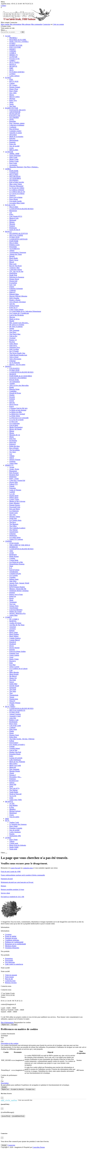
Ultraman (12, 361)
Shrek (11, 600)
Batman (12, 630)
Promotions (9, 958)
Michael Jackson (14, 811)
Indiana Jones (13, 579)
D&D (11, 68)
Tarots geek (13, 849)
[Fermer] (6, 30)
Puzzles (11, 834)
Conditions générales (12, 940)
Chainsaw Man (14, 268)
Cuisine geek (13, 843)
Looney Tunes (14, 499)
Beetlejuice (13, 554)
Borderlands (13, 722)
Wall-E (11, 458)
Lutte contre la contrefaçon (14, 964)
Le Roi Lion (13, 421)
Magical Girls (13, 218)
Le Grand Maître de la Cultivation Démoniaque (25, 311)
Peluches (12, 138)
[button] (9, 1043)
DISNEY (12, 49)
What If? (12, 701)
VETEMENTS (14, 249)
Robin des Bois (14, 446)
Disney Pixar (13, 89)
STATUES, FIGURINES (18, 378)
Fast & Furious (14, 570)
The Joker (12, 691)
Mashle (11, 321)
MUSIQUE (13, 66)
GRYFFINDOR (14, 112)
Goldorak (12, 290)
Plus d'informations (7, 1022)
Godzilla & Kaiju (15, 573)
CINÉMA (12, 51)
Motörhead (13, 813)
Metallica (12, 809)
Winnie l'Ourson (14, 459)
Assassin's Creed (15, 716)
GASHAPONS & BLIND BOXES (21, 209)
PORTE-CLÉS (14, 245)
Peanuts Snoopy (14, 505)
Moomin (12, 224)
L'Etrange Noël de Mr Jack (18, 408)
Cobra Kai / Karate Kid (17, 480)
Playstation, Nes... (15, 777)
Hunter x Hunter (14, 300)
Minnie (11, 431)
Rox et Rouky (14, 448)
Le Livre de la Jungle (16, 420)
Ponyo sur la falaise (15, 197)
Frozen (11, 401)
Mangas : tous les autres (17, 364)
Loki (11, 670)
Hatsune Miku (14, 294)
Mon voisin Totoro (15, 184)
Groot (11, 657)
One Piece (12, 332)
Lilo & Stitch (13, 425)
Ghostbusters (13, 572)
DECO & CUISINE (16, 235)
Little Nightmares (15, 760)
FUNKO (12, 43)
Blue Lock (12, 264)
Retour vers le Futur (16, 594)
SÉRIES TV (13, 55)
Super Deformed (14, 155)
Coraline (12, 558)
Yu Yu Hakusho (14, 363)
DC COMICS (14, 619)
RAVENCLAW (14, 116)
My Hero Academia (16, 326)
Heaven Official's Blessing (18, 296)
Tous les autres (14, 817)
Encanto (12, 397)
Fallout (11, 741)
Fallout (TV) (13, 484)
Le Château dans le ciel (17, 192)
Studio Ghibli (13, 847)
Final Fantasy (13, 743)
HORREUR (13, 547)
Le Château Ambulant (16, 190)
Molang (12, 222)
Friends (11, 486)
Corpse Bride (13, 560)
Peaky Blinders (14, 503)
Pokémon (12, 779)
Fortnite (12, 746)
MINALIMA (13, 150)
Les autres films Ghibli (17, 203)
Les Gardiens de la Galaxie (18, 668)
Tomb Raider (13, 792)
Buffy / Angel (14, 478)
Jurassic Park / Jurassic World (19, 583)
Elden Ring (13, 737)
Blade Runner (14, 556)
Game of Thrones (15, 490)
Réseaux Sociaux (11, 982)
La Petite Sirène (14, 416)
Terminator (13, 602)
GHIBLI (12, 60)
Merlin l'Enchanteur (16, 427)
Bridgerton (13, 477)
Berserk (12, 256)
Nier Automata (14, 330)
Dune (11, 566)
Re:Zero (12, 342)
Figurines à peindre (15, 828)
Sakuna (11, 782)
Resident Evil (13, 781)
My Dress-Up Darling (16, 325)
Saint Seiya (13, 345)
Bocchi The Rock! (15, 266)
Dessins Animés (14, 87)
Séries (11, 102)
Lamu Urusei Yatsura (16, 309)
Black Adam (13, 632)
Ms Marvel (13, 676)
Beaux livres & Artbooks (17, 845)
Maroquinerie (13, 140)
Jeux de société (14, 146)
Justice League (14, 667)
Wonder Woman (14, 703)
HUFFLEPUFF (14, 114)
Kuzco (11, 406)
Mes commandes (36, 24)
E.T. (10, 568)
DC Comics (13, 85)
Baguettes (12, 121)
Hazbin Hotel (13, 496)
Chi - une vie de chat (16, 271)
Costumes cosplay (15, 131)
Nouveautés (9, 960)
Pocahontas (13, 440)
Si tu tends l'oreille (15, 201)
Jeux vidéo (13, 93)
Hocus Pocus (13, 404)
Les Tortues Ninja (15, 520)
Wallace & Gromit (15, 611)
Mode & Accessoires (16, 136)
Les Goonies (13, 575)
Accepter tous (30, 1089)
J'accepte (14, 1024)
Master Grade (13, 159)
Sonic (11, 786)
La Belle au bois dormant (17, 410)
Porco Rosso (13, 199)
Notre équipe (9, 977)
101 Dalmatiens (14, 382)
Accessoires (13, 165)
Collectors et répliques (16, 125)
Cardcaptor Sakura (15, 269)
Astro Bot (12, 718)
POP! (11, 79)
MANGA (12, 64)
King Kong (13, 585)
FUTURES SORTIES (16, 72)
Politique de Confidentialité (14, 942)
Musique (12, 98)
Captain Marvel (14, 640)
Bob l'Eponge (14, 473)
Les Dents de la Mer (16, 562)
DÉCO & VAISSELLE (17, 710)
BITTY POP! (13, 81)
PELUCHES (13, 174)
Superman (12, 687)
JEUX (11, 70)
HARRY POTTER (15, 45)
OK (23, 32)
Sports (11, 104)
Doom (11, 733)
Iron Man (12, 665)
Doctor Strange (14, 648)
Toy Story (12, 452)
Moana (11, 433)
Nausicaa (12, 195)
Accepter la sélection (17, 1089)
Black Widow (14, 636)
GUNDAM (13, 57)
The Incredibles (14, 450)
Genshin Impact (14, 748)
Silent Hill (12, 784)
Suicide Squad (14, 686)
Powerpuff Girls (14, 507)
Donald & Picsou (15, 393)
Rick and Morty (14, 509)
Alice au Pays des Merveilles (19, 385)
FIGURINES (13, 180)
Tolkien (11, 841)
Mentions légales (10, 946)
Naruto (11, 328)
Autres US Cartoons (16, 539)
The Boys (12, 522)
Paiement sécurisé (11, 938)
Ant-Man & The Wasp (16, 625)
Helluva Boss (13, 497)
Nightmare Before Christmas (19, 591)
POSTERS (13, 247)
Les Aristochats (14, 423)
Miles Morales (14, 672)
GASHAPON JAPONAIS (18, 239)
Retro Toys (13, 100)
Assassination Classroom (17, 252)
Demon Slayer (14, 279)
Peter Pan (12, 439)
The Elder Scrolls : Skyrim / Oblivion (21, 739)
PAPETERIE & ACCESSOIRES (20, 376)
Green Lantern (14, 655)
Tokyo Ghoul (13, 357)
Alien (11, 551)
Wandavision (13, 699)
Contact (3, 5)
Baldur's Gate (13, 720)
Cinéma (12, 83)
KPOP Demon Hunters (17, 587)
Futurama (12, 488)
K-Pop (11, 807)
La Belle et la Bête (15, 412)
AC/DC (12, 803)
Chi (10, 212)
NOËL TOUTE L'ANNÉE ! (19, 41)
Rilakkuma (13, 228)
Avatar (11, 553)
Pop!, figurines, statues (17, 123)
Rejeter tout (5, 1024)
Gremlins (12, 577)
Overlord (12, 338)
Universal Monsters (15, 610)
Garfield (12, 492)
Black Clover (13, 260)
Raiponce (12, 444)
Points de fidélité (10, 936)
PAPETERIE (13, 171)
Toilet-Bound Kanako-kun (18, 355)
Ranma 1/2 (13, 340)
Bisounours (13, 211)
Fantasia (12, 399)
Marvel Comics (14, 97)
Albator (11, 250)
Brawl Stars (13, 724)
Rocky (11, 598)
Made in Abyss (14, 319)
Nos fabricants (10, 962)
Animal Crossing (15, 714)
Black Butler (13, 258)
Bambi (11, 387)
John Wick (12, 581)
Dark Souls (13, 729)
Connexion (46, 24)
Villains (11, 456)
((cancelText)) (6, 1116)
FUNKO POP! (14, 237)
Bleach (11, 262)
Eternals (12, 649)
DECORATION (14, 176)
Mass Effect (13, 763)
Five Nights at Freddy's (17, 744)
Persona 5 (12, 775)
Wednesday (13, 535)
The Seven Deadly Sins (17, 353)
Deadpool (12, 644)
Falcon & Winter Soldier (17, 651)
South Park (13, 518)
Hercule (12, 402)
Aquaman (12, 627)
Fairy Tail (12, 285)
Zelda (11, 798)
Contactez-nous (10, 981)
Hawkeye (12, 661)
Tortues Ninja (13, 606)
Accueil (7, 36)
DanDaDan (13, 273)
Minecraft (12, 767)
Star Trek (12, 515)
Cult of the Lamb (15, 725)
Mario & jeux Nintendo (17, 762)
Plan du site (9, 979)
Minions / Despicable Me (17, 589)
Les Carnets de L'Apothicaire (19, 313)
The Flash (12, 689)
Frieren (11, 287)
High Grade (13, 157)
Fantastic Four (14, 653)
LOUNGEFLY (14, 368)
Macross (12, 317)
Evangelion (13, 283)
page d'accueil (15, 868)
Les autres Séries (15, 537)
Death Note (13, 275)
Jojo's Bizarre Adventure (17, 302)
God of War (13, 750)
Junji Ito (12, 304)
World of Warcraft (15, 794)
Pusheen (12, 226)
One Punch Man (14, 334)
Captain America (15, 638)
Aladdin (12, 383)
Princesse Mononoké (16, 186)
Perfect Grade (14, 161)
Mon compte (5, 24)
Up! (10, 454)
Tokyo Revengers (15, 359)
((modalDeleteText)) (18, 1116)
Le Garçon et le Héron (16, 193)
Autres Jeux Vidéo (15, 800)
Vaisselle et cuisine (15, 133)
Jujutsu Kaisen (14, 306)
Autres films (13, 463)
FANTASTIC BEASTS (17, 110)
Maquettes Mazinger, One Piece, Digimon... (24, 167)
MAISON (12, 374)
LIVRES (12, 74)
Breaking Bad (14, 475)
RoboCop (12, 596)
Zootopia (12, 461)
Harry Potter (13, 91)
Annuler (4, 1087)
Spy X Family (14, 351)
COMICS (12, 53)
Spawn (11, 682)
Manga (11, 95)
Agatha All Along (15, 623)
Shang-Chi (13, 678)
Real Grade (13, 163)
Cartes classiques (15, 832)
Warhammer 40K (15, 836)
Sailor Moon (13, 344)
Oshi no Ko (13, 336)
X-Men (11, 705)
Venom (11, 697)
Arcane (11, 467)
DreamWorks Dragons (16, 564)
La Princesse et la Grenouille (19, 418)
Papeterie (12, 142)
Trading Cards (14, 822)
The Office (13, 526)
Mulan (11, 437)
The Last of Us (14, 788)
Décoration (13, 135)
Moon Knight (13, 674)
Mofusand (12, 220)
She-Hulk (12, 680)
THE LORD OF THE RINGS (19, 545)
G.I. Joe (12, 494)
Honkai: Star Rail (15, 752)
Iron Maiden (13, 805)
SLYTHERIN (14, 117)
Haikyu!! (12, 292)
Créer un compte (58, 24)
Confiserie (12, 127)
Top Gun (12, 604)
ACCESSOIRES (15, 178)
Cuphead (12, 727)
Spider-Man (13, 684)
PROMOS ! (13, 38)
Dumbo (11, 395)
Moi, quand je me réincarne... (19, 323)
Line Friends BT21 (15, 216)
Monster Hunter (14, 771)
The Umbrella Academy (17, 528)
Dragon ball (13, 281)
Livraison (8, 934)
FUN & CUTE (14, 59)
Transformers (13, 532)
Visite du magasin (11, 975)
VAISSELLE (13, 173)
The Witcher (13, 530)
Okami (11, 773)
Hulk (11, 663)
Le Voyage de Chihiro (16, 188)
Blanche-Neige (14, 389)
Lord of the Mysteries (16, 315)
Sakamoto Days (14, 347)
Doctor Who (13, 482)
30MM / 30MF (14, 154)
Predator (12, 592)
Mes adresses (26, 24)
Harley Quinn (14, 659)
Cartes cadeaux (14, 76)
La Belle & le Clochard (17, 414)
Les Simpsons (14, 511)
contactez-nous (28, 868)
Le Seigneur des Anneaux (18, 824)
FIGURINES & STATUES (18, 233)
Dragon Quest (14, 735)
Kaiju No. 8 (13, 307)
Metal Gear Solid (15, 765)
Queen (11, 815)
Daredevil (12, 642)
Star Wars (12, 106)
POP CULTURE (15, 47)
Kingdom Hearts (14, 754)
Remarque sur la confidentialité (15, 944)
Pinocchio (12, 442)
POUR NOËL (14, 380)
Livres (11, 148)
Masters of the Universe (17, 501)
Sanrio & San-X (14, 230)
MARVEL (13, 621)
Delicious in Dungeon (16, 277)
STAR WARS (14, 543)
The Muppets (13, 524)
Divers (11, 646)
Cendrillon (12, 391)
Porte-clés (12, 144)
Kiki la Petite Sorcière (16, 182)
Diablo (11, 731)
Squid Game (13, 513)
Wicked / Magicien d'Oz (17, 613)
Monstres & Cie (14, 435)
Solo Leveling (14, 349)
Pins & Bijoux (14, 129)
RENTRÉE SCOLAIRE (17, 40)
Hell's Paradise (14, 298)
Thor (11, 693)
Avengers (12, 629)
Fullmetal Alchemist (16, 288)
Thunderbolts (13, 695)
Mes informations (15, 24)
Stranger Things (14, 516)
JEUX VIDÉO (14, 62)
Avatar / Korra (14, 469)
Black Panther (14, 634)
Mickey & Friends (15, 429)
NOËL (11, 119)
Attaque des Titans (15, 254)
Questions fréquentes (12, 948)
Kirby (11, 214)
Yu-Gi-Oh (12, 796)
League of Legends (15, 758)
